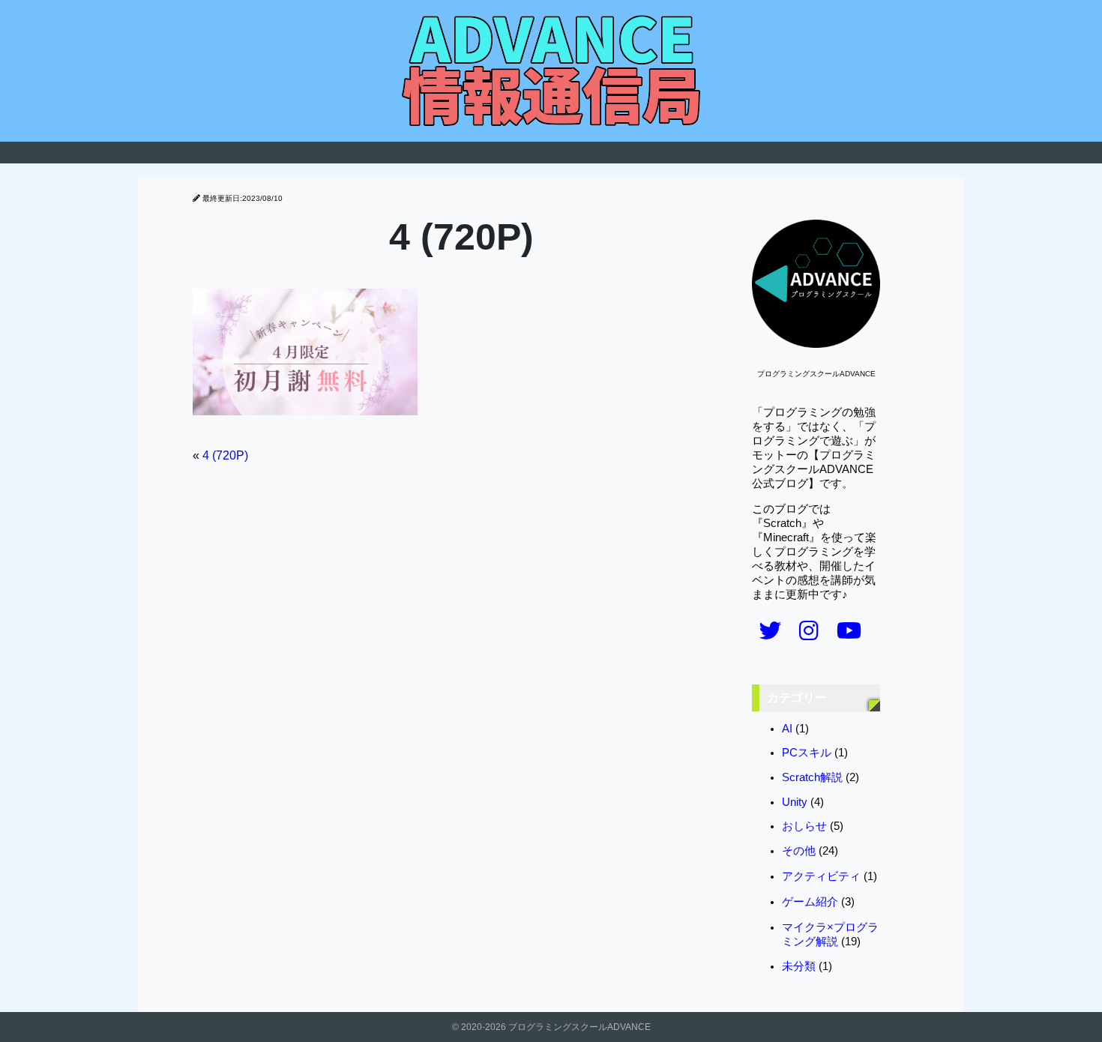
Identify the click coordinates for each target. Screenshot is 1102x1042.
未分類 (799, 966)
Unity (794, 802)
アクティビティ (821, 876)
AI (787, 729)
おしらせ (804, 826)
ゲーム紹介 (810, 902)
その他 (799, 851)
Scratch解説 (812, 777)
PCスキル (806, 753)
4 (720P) (225, 455)
